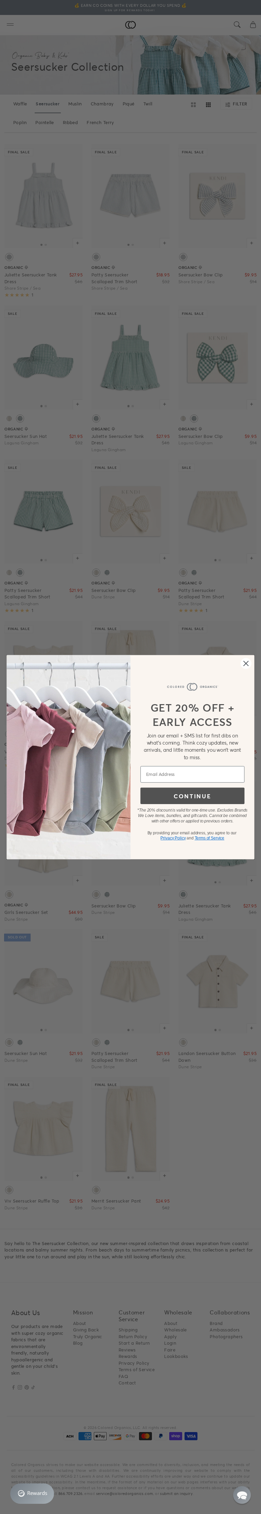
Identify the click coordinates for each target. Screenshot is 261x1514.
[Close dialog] (246, 663)
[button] (242, 1495)
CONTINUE (192, 796)
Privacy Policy (173, 838)
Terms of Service (209, 838)
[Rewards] (32, 1493)
